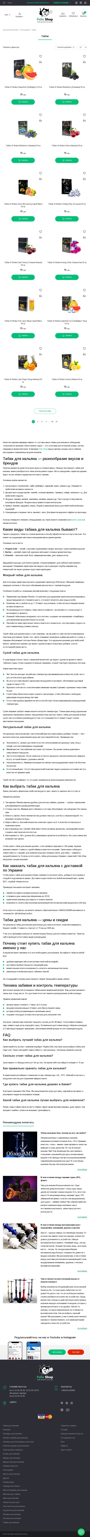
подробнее (82, 1169)
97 (57, 422)
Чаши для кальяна (11, 1426)
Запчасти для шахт (11, 1502)
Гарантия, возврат (69, 1426)
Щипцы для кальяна (11, 1458)
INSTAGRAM (57, 1352)
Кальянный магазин (10, 30)
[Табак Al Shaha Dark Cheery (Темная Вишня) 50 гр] (23, 245)
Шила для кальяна (11, 1498)
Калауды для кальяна (12, 1434)
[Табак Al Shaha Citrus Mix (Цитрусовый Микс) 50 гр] (23, 186)
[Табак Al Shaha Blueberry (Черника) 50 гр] (23, 128)
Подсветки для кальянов (13, 1510)
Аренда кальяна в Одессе (72, 1434)
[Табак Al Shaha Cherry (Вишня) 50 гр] (67, 128)
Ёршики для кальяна (12, 1514)
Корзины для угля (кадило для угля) (18, 1442)
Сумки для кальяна (11, 1522)
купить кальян (77, 520)
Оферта (64, 1446)
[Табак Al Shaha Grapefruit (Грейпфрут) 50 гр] (23, 69)
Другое (6, 1478)
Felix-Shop (43, 449)
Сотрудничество (68, 1438)
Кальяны (6, 1430)
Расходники (24, 30)
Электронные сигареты (13, 1450)
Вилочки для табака (11, 1494)
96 (52, 422)
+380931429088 (60, 3)
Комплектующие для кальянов (16, 1446)
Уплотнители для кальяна (14, 1506)
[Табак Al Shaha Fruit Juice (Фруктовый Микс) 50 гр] (23, 303)
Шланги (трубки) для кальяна (15, 1438)
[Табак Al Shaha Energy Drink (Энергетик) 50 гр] (67, 245)
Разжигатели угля (10, 1466)
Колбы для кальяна (11, 1454)
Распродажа (8, 1482)
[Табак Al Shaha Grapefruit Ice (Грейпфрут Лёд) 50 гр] (67, 303)
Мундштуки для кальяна (13, 1462)
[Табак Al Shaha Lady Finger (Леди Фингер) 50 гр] (23, 361)
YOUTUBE (76, 1352)
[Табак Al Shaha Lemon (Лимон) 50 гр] (67, 361)
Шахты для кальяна (11, 1474)
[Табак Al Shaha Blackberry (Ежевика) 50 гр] (67, 69)
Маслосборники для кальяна (15, 1490)
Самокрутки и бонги (11, 1486)
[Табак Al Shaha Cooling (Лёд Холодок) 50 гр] (67, 186)
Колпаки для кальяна (12, 1518)
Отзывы (64, 1430)
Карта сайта (66, 1450)
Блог (63, 1442)
